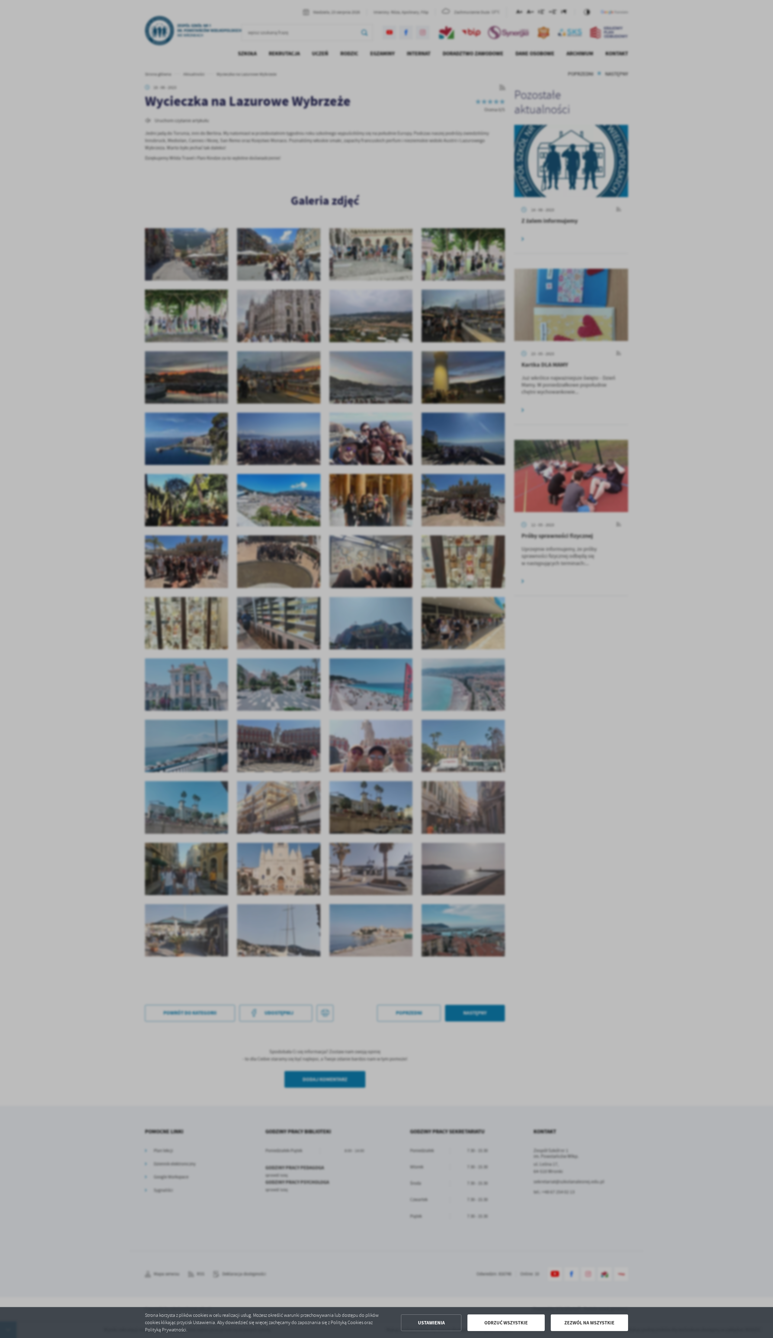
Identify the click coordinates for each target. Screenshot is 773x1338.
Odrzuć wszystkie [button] (506, 1323)
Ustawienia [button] (431, 1323)
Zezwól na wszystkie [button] (589, 1323)
